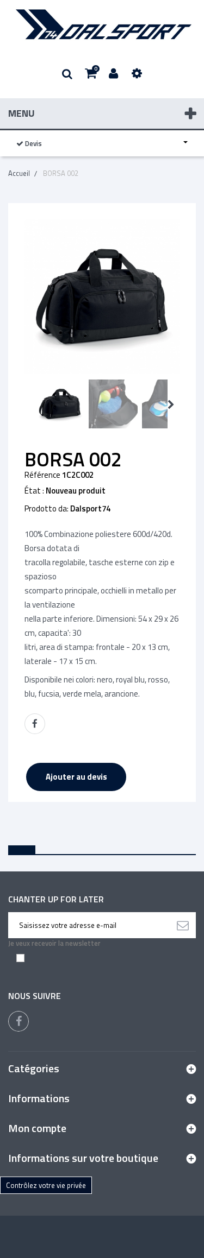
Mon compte (37, 1128)
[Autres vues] (28, 404)
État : (34, 491)
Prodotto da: (46, 509)
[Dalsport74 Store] (102, 24)
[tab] (21, 849)
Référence (42, 475)
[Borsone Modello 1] (59, 404)
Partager (34, 723)
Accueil (19, 173)
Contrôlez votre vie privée (46, 1185)
